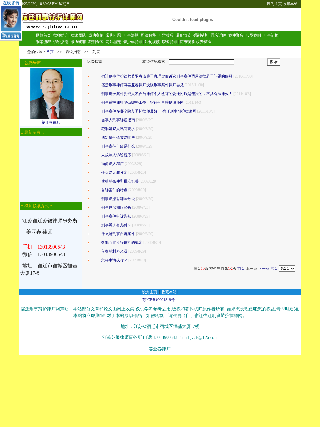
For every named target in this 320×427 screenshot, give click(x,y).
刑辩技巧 (165, 35)
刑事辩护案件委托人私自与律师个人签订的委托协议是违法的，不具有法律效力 (166, 94)
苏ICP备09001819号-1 (160, 300)
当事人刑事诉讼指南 (118, 120)
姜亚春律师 (51, 122)
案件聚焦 (235, 35)
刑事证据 (270, 35)
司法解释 (148, 35)
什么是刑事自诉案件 (118, 234)
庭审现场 (187, 42)
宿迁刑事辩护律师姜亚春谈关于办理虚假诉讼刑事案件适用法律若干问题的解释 (166, 76)
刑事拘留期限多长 (116, 207)
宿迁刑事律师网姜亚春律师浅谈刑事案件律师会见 (142, 85)
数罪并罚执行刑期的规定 (121, 242)
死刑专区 (95, 42)
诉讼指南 (60, 42)
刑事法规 (130, 35)
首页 (50, 52)
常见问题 (113, 35)
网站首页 (43, 35)
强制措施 (200, 35)
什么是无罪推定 (114, 172)
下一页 (263, 268)
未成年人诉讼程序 (116, 155)
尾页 (274, 268)
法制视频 (152, 42)
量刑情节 (183, 35)
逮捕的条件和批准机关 (120, 181)
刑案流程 (43, 42)
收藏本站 (290, 4)
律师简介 (60, 35)
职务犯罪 (169, 42)
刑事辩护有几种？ (116, 225)
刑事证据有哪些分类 (118, 199)
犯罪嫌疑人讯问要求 (118, 129)
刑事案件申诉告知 (116, 216)
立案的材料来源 (114, 251)
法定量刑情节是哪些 (118, 137)
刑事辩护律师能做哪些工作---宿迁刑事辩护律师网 (142, 102)
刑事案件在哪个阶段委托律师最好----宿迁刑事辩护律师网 (148, 111)
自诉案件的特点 (114, 190)
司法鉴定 (113, 42)
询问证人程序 (112, 164)
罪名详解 (218, 35)
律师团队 (78, 35)
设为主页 (274, 4)
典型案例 (253, 35)
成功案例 (95, 35)
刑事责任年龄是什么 (118, 146)
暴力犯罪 (78, 42)
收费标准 (203, 42)
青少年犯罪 (132, 42)
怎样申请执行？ (114, 260)
